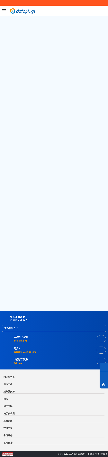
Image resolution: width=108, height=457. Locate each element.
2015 (10, 296)
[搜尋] (97, 91)
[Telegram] (104, 367)
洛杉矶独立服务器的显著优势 (79, 73)
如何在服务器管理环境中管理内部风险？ (27, 230)
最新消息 (20, 56)
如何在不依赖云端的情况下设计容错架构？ (28, 205)
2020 (10, 276)
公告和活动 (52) (15, 128)
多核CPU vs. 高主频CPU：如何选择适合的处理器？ (33, 73)
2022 (10, 268)
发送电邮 (101, 350)
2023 (10, 264)
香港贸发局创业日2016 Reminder (23, 158)
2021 (10, 272)
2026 (10, 252)
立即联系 (101, 361)
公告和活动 (17, 26)
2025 (10, 256)
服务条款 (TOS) (93, 454)
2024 (10, 260)
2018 (10, 284)
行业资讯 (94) (14, 133)
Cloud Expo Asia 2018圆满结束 (23, 152)
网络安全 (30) (14, 111)
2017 (10, 288)
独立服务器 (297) (16, 119)
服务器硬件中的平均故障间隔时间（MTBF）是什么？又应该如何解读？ (41, 211)
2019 (10, 280)
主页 (12, 56)
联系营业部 (101, 338)
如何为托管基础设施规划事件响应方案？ (27, 218)
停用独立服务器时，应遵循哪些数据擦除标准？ (30, 224)
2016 (10, 292)
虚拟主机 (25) (14, 115)
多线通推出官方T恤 (17, 184)
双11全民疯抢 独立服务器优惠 (22, 165)
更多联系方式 (11, 328)
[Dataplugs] (23, 11)
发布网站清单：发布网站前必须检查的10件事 (29, 177)
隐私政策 (104, 454)
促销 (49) (12, 124)
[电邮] (104, 376)
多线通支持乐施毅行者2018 (21, 171)
